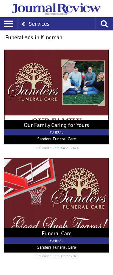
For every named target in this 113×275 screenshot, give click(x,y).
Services (39, 23)
